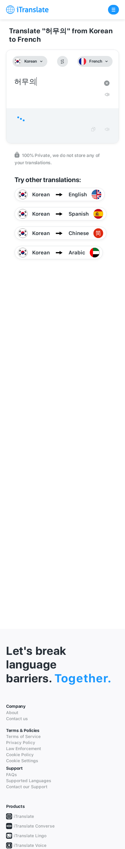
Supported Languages (28, 780)
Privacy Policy (20, 742)
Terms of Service (23, 736)
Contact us (17, 718)
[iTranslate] (27, 9)
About (12, 712)
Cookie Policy (20, 754)
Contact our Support (26, 786)
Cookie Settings (22, 760)
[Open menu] (113, 10)
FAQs (11, 774)
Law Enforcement (23, 748)
